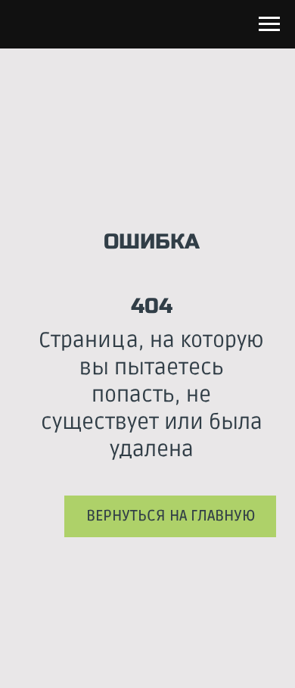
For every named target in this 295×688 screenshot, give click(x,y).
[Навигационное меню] (269, 24)
